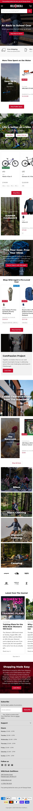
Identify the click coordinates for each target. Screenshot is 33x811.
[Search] (29, 11)
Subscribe (27, 710)
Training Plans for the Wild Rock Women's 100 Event (13, 626)
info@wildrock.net (6, 780)
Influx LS (25, 222)
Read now (6, 651)
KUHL (23, 220)
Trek (3, 174)
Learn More (7, 370)
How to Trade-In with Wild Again (16, 265)
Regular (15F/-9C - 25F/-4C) (10, 322)
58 (23, 186)
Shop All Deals (16, 463)
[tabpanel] (16, 6)
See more (16, 656)
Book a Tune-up (21, 135)
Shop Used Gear (16, 330)
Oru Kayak (24, 86)
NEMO (4, 308)
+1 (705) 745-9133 (6, 783)
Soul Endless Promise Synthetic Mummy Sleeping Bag (9, 311)
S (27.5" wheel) (4, 186)
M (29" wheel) (12, 186)
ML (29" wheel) (17, 186)
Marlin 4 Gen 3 (7, 176)
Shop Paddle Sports (16, 106)
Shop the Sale (21, 37)
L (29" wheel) (8, 186)
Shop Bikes (10, 135)
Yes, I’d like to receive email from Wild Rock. (9, 715)
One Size (24, 322)
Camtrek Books (25, 441)
